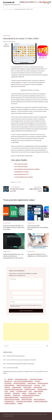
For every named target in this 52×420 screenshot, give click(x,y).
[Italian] (35, 2)
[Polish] (42, 2)
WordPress (11, 416)
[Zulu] (50, 2)
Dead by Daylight (43, 383)
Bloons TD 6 (8, 381)
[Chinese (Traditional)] (22, 2)
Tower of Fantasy (10, 403)
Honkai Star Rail (42, 389)
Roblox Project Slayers (12, 399)
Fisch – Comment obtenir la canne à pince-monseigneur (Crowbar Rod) (19, 359)
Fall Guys (37, 385)
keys (30, 391)
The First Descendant (40, 401)
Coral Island (31, 383)
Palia (39, 393)
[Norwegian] (40, 2)
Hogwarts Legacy (30, 389)
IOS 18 (6, 391)
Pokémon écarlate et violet (30, 395)
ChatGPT (37, 381)
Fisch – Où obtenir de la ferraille (10, 367)
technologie (6, 35)
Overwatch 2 (32, 393)
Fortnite (7, 387)
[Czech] (24, 2)
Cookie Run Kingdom (19, 383)
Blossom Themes (43, 414)
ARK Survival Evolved (36, 379)
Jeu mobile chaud (21, 391)
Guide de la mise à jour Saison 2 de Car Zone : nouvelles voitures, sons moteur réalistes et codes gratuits (25, 372)
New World (16, 393)
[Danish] (25, 2)
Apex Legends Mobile (21, 379)
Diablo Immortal (9, 385)
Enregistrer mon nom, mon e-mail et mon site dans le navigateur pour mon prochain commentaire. (25, 306)
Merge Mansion (38, 391)
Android (10, 379)
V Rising (20, 403)
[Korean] (39, 2)
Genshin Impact (16, 387)
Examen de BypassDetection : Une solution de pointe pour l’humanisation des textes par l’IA (13, 256)
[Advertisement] (25, 20)
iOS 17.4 (19, 182)
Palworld (8, 395)
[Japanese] (37, 2)
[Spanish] (47, 2)
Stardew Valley (9, 401)
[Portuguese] (43, 2)
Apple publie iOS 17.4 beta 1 (22, 171)
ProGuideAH (8, 2)
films (43, 385)
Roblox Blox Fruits (26, 397)
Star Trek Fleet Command (24, 401)
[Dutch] (27, 2)
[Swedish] (48, 2)
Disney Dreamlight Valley (24, 385)
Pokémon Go (16, 395)
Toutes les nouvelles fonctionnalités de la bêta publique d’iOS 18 (37, 227)
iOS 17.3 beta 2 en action (21, 164)
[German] (32, 2)
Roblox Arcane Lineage (11, 397)
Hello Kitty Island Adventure (13, 389)
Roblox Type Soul (39, 399)
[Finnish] (29, 2)
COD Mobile (8, 383)
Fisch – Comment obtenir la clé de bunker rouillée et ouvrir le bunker (18, 363)
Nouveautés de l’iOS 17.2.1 (21, 174)
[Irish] (34, 2)
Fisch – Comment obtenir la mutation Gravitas (14, 355)
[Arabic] (20, 2)
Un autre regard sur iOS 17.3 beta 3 (24, 177)
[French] (30, 2)
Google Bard (27, 387)
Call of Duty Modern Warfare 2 (23, 381)
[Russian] (45, 2)
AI (16, 182)
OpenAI (24, 393)
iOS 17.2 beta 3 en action (21, 166)
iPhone (12, 391)
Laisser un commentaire (6, 45)
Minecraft (8, 393)
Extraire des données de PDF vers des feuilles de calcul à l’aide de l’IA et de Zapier (13, 227)
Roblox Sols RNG (27, 399)
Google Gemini (38, 387)
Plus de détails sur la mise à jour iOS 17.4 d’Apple (27, 169)
